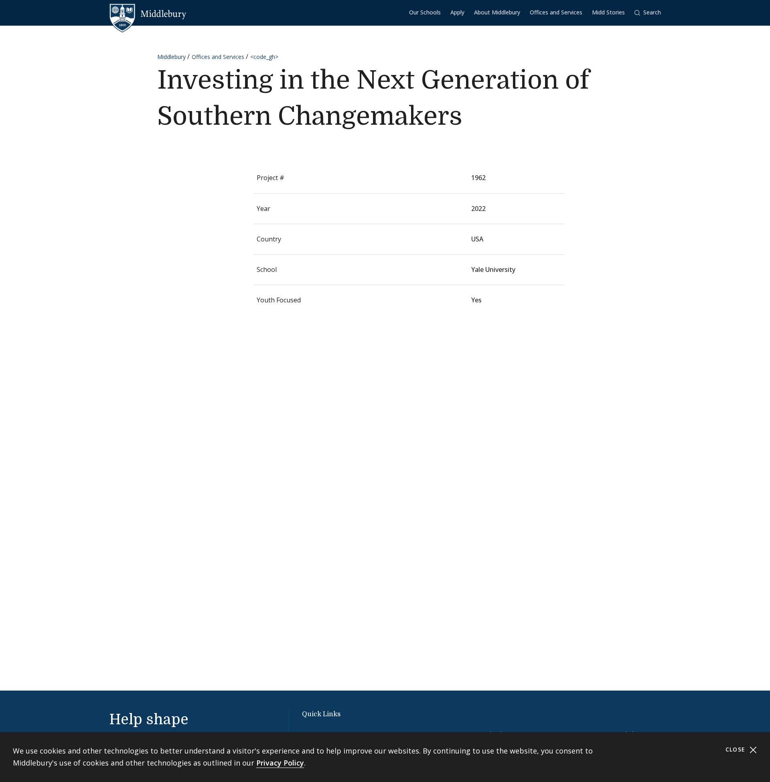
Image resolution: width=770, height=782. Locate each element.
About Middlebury (497, 12)
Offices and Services (556, 12)
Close (736, 749)
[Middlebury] (147, 14)
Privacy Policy (280, 763)
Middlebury (171, 57)
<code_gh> (264, 57)
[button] (647, 12)
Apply (457, 12)
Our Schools (425, 12)
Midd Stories (608, 12)
